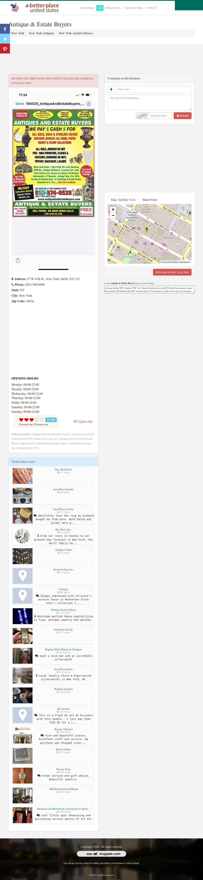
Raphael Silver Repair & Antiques (63, 649)
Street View (150, 199)
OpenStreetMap (170, 261)
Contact (151, 8)
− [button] (113, 215)
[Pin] (5, 48)
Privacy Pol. (113, 8)
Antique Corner (63, 549)
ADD (99, 8)
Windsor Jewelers (63, 689)
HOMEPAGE (87, 8)
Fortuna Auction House (63, 609)
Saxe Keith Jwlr (63, 469)
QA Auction (63, 708)
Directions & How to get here (172, 272)
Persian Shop (63, 769)
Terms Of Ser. (133, 8)
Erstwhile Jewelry (63, 629)
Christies (63, 589)
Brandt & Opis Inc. (64, 569)
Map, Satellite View (123, 199)
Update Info (84, 421)
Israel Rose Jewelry (63, 489)
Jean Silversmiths (63, 669)
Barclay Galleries (63, 729)
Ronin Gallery (63, 749)
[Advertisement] (101, 59)
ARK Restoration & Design (63, 789)
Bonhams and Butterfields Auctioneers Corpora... (63, 808)
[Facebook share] (5, 29)
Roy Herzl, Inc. (63, 529)
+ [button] (113, 209)
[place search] (35, 7)
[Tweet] (5, 39)
